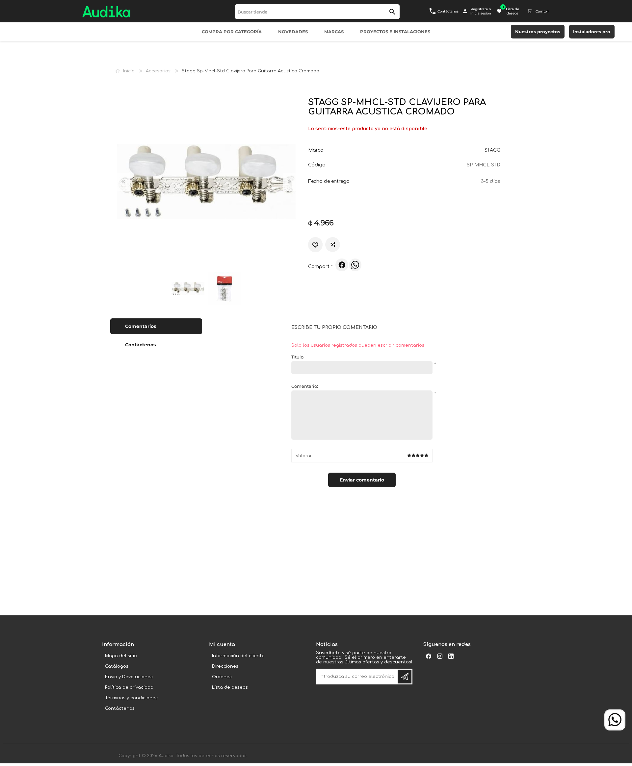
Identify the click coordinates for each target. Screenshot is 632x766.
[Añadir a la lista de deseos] (315, 245)
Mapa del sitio (121, 656)
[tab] (156, 326)
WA (355, 265)
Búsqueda (392, 11)
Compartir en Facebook (341, 265)
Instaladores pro (591, 31)
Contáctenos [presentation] (140, 345)
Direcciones (225, 666)
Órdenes (222, 677)
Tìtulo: (297, 356)
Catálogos (116, 666)
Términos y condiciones (131, 698)
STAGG (492, 150)
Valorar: (304, 456)
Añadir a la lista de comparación (332, 244)
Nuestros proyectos (537, 31)
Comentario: (304, 386)
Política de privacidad (129, 687)
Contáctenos (120, 708)
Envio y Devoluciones (129, 677)
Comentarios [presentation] (140, 326)
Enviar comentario (362, 480)
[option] (188, 288)
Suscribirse (404, 676)
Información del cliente (238, 656)
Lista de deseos (230, 687)
